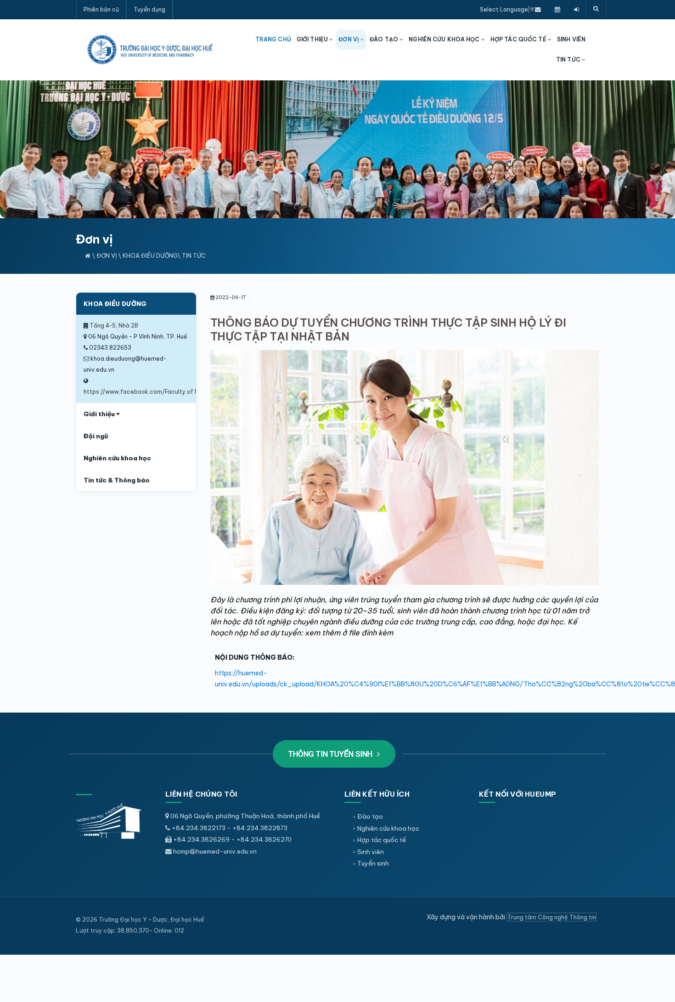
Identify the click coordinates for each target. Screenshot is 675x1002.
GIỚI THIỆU (313, 39)
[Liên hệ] (538, 9)
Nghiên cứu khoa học (388, 828)
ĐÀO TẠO (384, 39)
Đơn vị (106, 255)
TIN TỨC (569, 59)
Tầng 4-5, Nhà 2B (114, 325)
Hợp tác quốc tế (381, 840)
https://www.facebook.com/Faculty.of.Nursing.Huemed (162, 391)
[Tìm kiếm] (596, 9)
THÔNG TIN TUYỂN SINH (331, 754)
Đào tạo (370, 816)
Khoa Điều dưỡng (150, 255)
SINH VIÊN (571, 39)
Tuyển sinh (373, 863)
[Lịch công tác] (557, 9)
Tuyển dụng (149, 9)
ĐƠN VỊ (349, 39)
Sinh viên (370, 852)
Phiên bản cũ (101, 9)
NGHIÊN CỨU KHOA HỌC (445, 39)
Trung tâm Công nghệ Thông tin (551, 917)
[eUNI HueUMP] (576, 9)
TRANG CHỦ (273, 39)
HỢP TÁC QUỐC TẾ (519, 39)
